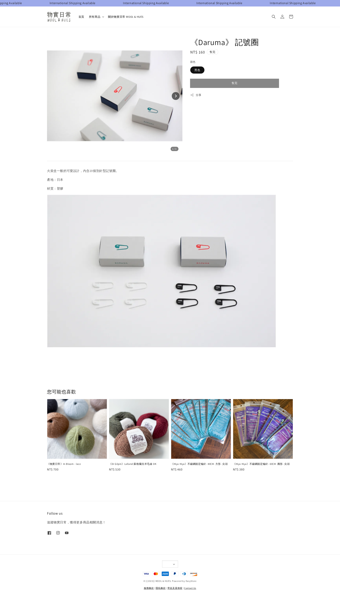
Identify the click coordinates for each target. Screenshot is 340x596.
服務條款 (149, 588)
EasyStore (191, 580)
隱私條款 (161, 588)
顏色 (193, 62)
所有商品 (94, 16)
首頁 (81, 16)
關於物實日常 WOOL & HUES (125, 16)
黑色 (197, 70)
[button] (273, 16)
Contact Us (190, 588)
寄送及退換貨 (174, 588)
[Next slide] (176, 96)
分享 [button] (198, 95)
